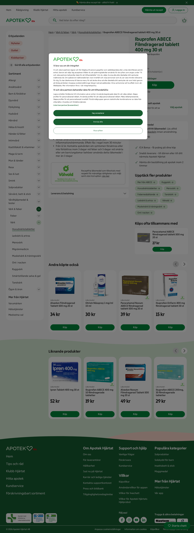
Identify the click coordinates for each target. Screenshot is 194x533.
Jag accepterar (98, 113)
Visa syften (98, 130)
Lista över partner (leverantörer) (66, 105)
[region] (98, 96)
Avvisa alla (98, 122)
